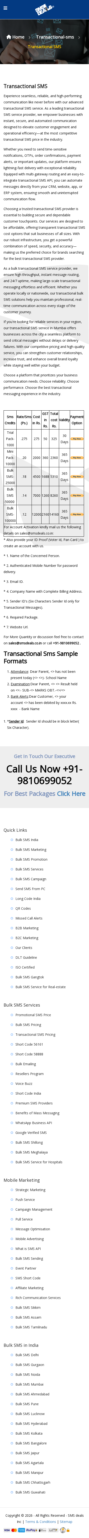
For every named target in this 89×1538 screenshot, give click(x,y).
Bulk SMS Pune (27, 1404)
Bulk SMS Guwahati (30, 1492)
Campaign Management (33, 1209)
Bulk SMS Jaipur (27, 1453)
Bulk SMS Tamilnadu (31, 1327)
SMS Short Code (28, 1278)
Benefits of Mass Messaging (37, 1113)
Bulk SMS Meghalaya (31, 1152)
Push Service (25, 1199)
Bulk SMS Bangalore (31, 1443)
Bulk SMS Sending (29, 1258)
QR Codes (23, 908)
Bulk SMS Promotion (31, 859)
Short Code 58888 (29, 1054)
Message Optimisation (32, 1229)
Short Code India (28, 1093)
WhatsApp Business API (33, 1122)
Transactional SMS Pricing (35, 1034)
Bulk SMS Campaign (30, 879)
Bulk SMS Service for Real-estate (40, 987)
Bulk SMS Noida (27, 1374)
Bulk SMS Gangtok (29, 977)
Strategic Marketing (30, 1189)
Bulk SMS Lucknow (30, 1413)
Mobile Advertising (29, 1239)
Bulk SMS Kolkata (28, 1433)
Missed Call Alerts (28, 918)
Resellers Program (29, 1073)
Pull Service (24, 1219)
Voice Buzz (23, 1083)
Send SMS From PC (30, 888)
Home (18, 37)
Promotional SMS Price (33, 1015)
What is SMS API (28, 1248)
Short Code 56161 (29, 1044)
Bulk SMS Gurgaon (29, 1364)
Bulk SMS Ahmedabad (32, 1394)
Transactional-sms (55, 37)
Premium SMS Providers (34, 1103)
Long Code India (28, 898)
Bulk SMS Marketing (30, 849)
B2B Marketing (26, 928)
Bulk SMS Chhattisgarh (32, 1482)
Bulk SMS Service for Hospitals (38, 1162)
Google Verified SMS (31, 1132)
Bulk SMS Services (29, 869)
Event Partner (25, 1268)
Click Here (71, 793)
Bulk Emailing (25, 1064)
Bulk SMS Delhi (27, 1355)
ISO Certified (25, 967)
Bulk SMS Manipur (29, 1472)
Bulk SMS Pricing (28, 1024)
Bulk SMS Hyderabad (31, 1423)
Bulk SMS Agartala (29, 1462)
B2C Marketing (26, 938)
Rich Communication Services (38, 1297)
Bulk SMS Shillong (29, 1142)
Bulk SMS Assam (28, 1317)
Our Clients (23, 947)
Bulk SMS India (26, 839)
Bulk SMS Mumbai (29, 1384)
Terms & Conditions (40, 1521)
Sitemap (66, 1521)
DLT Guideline (26, 957)
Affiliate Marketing (29, 1288)
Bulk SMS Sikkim (28, 1307)
